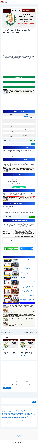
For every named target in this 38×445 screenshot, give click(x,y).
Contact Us (19, 431)
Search (3, 399)
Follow (33, 140)
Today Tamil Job (4, 1)
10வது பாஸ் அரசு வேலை (19, 77)
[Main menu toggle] (37, 2)
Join (33, 144)
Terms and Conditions (19, 434)
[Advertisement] (19, 42)
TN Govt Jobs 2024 (27, 116)
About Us (19, 436)
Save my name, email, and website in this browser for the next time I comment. (17, 384)
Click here (32, 216)
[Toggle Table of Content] (19, 51)
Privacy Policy (19, 435)
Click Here (27, 238)
